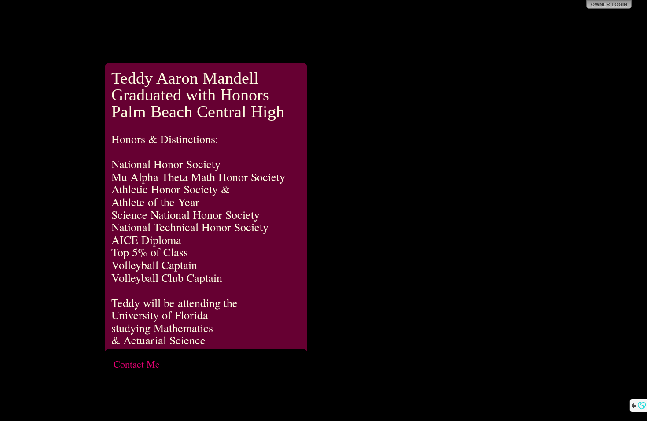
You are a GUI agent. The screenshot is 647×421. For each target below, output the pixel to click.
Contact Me (137, 364)
